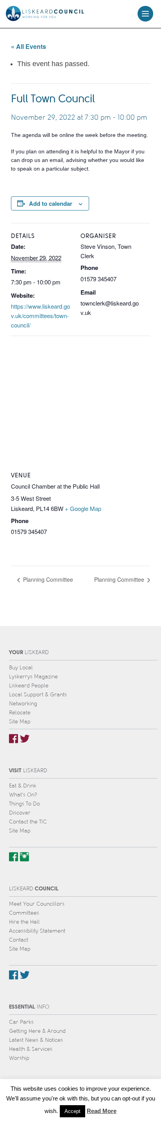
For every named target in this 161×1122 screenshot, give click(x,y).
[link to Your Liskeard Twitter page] (25, 738)
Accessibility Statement (37, 931)
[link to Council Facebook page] (13, 975)
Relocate (19, 713)
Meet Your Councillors (36, 904)
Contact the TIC (28, 822)
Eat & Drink (22, 786)
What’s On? (23, 795)
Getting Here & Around (37, 1031)
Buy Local (21, 668)
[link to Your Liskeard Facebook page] (13, 738)
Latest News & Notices (36, 1040)
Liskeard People (28, 686)
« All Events (28, 46)
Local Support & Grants (38, 695)
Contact (18, 940)
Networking (23, 704)
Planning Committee (47, 579)
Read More (101, 1111)
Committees (24, 913)
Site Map (19, 722)
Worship (19, 1058)
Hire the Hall (24, 922)
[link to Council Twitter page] (25, 975)
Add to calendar (50, 203)
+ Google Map (83, 508)
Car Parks (21, 1022)
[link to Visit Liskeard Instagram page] (24, 856)
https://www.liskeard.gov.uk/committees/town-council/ (40, 315)
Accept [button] (72, 1111)
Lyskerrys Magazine (33, 677)
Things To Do (24, 804)
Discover (19, 813)
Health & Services (30, 1049)
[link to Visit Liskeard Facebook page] (13, 856)
